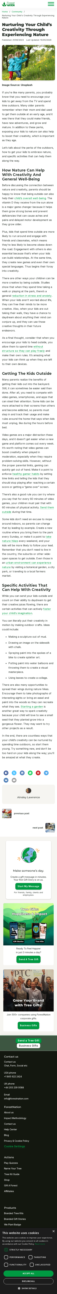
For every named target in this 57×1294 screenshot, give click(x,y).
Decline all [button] (28, 1281)
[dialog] (28, 1261)
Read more (40, 1244)
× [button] (53, 1231)
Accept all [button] (29, 1273)
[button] (28, 1288)
